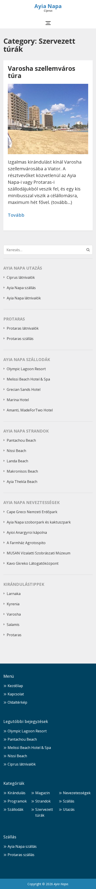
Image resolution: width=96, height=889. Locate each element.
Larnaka (14, 593)
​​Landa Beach (17, 461)
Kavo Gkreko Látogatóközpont (32, 563)
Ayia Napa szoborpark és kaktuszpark (39, 522)
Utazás (69, 809)
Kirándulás (16, 792)
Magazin (42, 792)
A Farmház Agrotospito (26, 542)
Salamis (13, 624)
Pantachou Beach (21, 440)
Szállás (68, 801)
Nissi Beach (16, 450)
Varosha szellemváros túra (41, 72)
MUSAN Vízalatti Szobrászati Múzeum (38, 553)
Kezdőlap (15, 685)
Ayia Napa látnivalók (24, 298)
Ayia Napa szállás (21, 287)
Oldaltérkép (17, 702)
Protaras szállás (20, 338)
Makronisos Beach (22, 471)
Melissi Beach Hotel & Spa (28, 379)
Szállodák (15, 809)
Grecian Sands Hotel (23, 389)
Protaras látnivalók (23, 328)
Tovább (16, 215)
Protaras (14, 634)
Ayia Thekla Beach (22, 481)
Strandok (43, 801)
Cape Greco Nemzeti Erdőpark (32, 511)
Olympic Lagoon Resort (26, 368)
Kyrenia (13, 603)
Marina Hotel (18, 399)
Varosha (14, 614)
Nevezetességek (77, 792)
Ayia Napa (48, 6)
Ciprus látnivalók (21, 277)
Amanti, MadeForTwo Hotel (30, 410)
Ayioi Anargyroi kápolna (27, 532)
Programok (17, 801)
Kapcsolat (16, 694)
